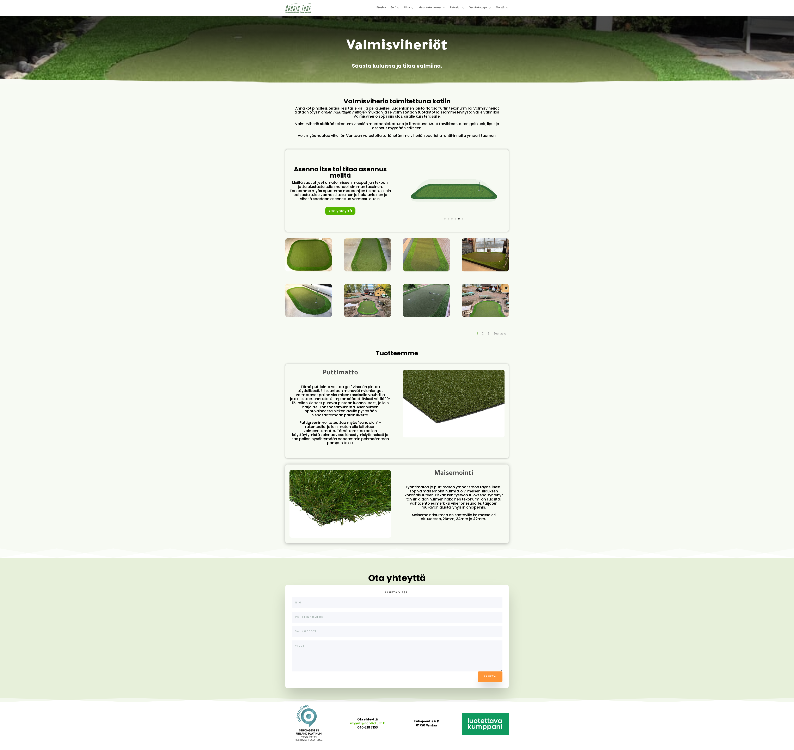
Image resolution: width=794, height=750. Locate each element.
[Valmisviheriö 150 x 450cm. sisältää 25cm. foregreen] (454, 225)
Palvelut (455, 7)
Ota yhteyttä (340, 210)
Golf (393, 7)
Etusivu (381, 7)
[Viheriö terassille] (426, 271)
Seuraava (500, 334)
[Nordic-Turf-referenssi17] (485, 271)
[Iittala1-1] (485, 316)
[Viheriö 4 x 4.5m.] (308, 271)
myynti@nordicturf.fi (367, 724)
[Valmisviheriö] (367, 271)
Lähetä (490, 676)
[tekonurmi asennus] (367, 316)
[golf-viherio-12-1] (426, 316)
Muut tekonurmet (430, 7)
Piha (407, 7)
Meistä (500, 7)
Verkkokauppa (478, 7)
